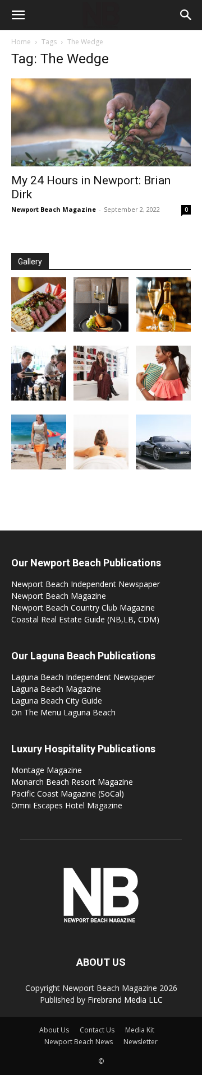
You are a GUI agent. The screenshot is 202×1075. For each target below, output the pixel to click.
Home (21, 41)
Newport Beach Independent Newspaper (85, 584)
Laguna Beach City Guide (56, 700)
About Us (54, 1030)
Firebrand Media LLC (125, 999)
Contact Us (97, 1030)
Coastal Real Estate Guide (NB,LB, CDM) (85, 619)
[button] (18, 15)
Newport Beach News (78, 1041)
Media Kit (139, 1030)
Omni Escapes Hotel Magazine (66, 805)
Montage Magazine (46, 770)
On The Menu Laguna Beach (63, 712)
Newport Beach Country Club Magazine (83, 607)
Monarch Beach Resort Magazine (72, 781)
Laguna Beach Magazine (56, 688)
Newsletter (140, 1041)
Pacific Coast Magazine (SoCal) (67, 793)
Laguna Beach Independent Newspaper (83, 677)
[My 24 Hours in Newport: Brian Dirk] (101, 122)
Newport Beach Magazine (53, 209)
